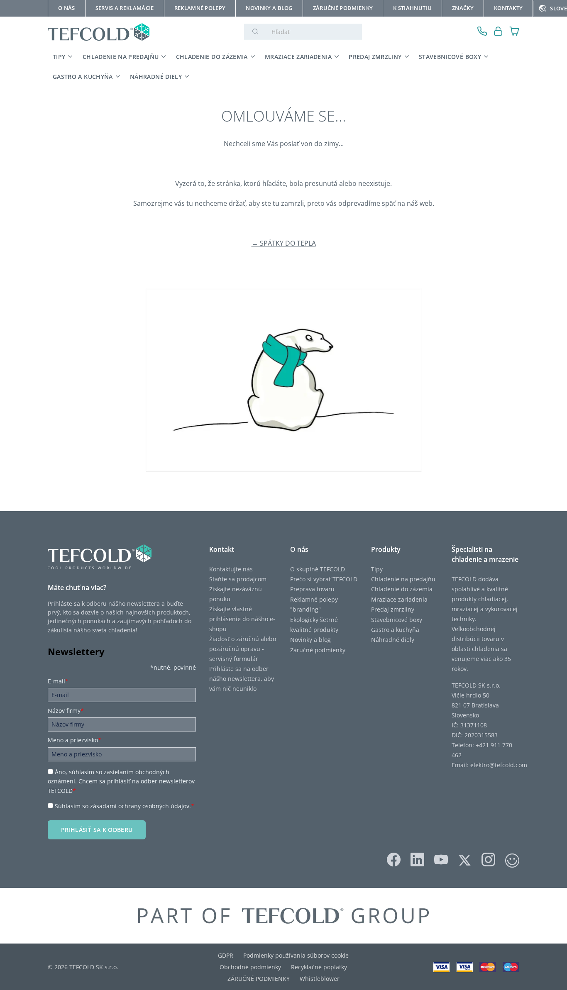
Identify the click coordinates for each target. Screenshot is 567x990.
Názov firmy (66, 710)
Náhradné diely (392, 640)
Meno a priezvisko (74, 740)
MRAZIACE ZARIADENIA (298, 57)
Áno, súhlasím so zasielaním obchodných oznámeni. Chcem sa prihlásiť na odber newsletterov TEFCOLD (121, 781)
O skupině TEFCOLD (317, 569)
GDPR (225, 955)
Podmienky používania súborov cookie (296, 955)
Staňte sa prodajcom (237, 579)
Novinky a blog (310, 640)
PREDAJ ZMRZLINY (375, 57)
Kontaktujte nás (231, 569)
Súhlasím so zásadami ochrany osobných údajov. (124, 806)
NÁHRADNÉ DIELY (156, 76)
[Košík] (514, 32)
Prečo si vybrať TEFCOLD (323, 579)
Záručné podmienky (317, 650)
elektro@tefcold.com (498, 765)
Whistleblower (320, 979)
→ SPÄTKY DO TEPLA (284, 243)
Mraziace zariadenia (399, 599)
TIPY (59, 57)
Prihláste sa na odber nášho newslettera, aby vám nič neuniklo (241, 679)
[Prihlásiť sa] (498, 32)
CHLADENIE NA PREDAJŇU (121, 57)
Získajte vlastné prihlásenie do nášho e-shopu (242, 619)
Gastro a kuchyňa (395, 630)
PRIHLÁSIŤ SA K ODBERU (96, 830)
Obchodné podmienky (250, 967)
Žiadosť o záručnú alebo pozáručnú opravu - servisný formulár (242, 649)
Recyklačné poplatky (319, 967)
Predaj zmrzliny (392, 609)
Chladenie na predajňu (403, 579)
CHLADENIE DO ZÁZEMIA (212, 57)
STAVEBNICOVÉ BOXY (450, 57)
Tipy (377, 569)
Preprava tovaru (312, 589)
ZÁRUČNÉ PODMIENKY (258, 979)
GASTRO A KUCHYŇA (83, 76)
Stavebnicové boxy (396, 620)
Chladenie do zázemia (402, 589)
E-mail (58, 681)
